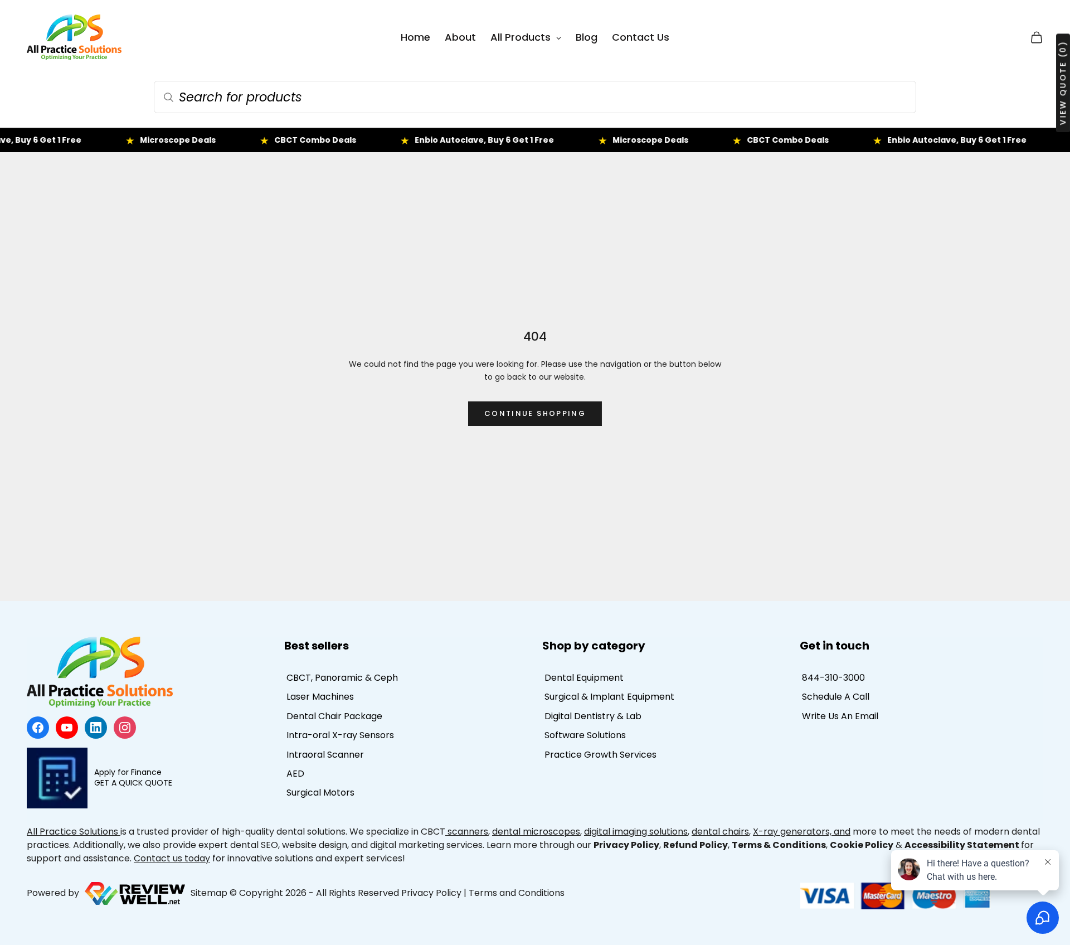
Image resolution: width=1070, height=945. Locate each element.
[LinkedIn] (96, 727)
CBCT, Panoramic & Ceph (342, 677)
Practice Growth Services (600, 754)
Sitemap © (214, 892)
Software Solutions (585, 735)
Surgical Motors (320, 792)
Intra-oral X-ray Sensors (340, 735)
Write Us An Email (840, 716)
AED (295, 773)
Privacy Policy (431, 892)
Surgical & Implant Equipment (609, 696)
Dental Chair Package (334, 716)
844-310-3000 (833, 677)
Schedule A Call (835, 696)
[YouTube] (67, 727)
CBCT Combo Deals (282, 140)
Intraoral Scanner (325, 754)
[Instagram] (125, 727)
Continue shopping (535, 413)
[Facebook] (38, 727)
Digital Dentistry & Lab (592, 716)
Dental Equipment (584, 677)
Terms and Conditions (517, 892)
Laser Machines (320, 696)
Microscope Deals (145, 140)
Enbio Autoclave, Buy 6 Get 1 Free (451, 140)
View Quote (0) (1062, 83)
